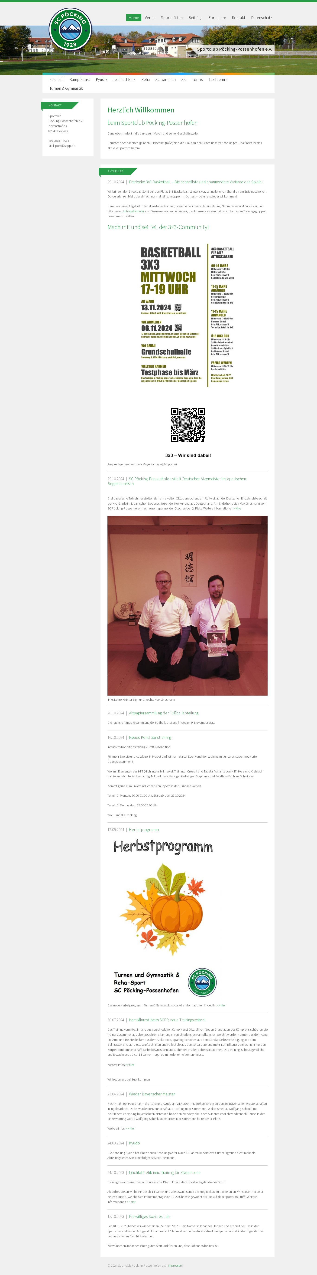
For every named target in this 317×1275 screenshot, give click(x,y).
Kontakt (238, 17)
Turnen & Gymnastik (66, 88)
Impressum (175, 1265)
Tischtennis (218, 79)
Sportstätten (172, 17)
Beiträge (195, 17)
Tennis (197, 79)
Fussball (56, 79)
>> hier (221, 1005)
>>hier (237, 508)
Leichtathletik (124, 79)
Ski (183, 79)
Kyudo (101, 79)
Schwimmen (165, 79)
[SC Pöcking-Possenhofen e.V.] (70, 51)
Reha (145, 79)
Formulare (217, 17)
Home (134, 17)
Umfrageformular (133, 211)
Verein (150, 17)
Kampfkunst (80, 79)
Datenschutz (261, 17)
